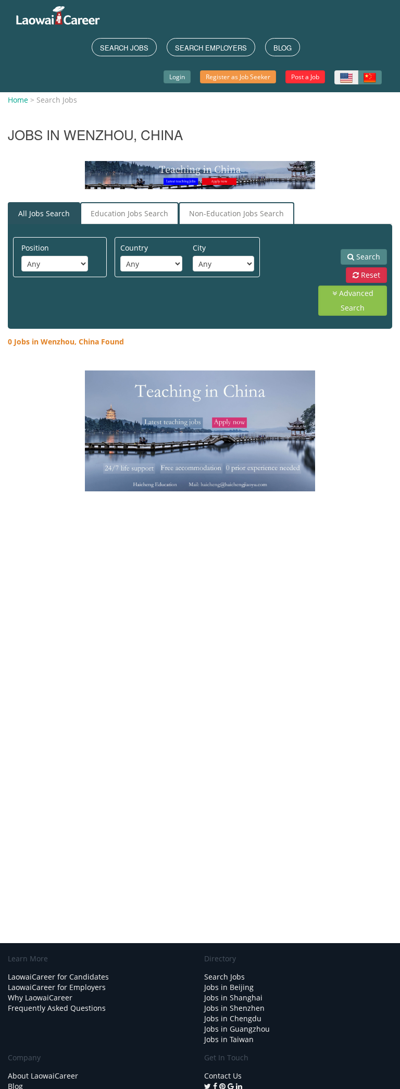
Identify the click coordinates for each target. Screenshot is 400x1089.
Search (367, 257)
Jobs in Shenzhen (234, 1008)
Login (177, 76)
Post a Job (305, 76)
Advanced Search (355, 300)
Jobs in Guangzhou (237, 1029)
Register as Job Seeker (238, 76)
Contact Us (223, 1076)
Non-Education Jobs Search (236, 213)
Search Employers (211, 48)
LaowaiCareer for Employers (57, 987)
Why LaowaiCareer (40, 998)
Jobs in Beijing (229, 987)
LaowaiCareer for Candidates (58, 977)
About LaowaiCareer (43, 1076)
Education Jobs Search (129, 213)
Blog (282, 48)
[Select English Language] (346, 77)
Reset (369, 275)
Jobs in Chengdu (232, 1018)
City (199, 248)
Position (35, 248)
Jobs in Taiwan (229, 1039)
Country (134, 248)
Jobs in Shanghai (233, 998)
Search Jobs (124, 48)
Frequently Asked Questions (57, 1008)
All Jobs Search (44, 213)
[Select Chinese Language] (370, 77)
